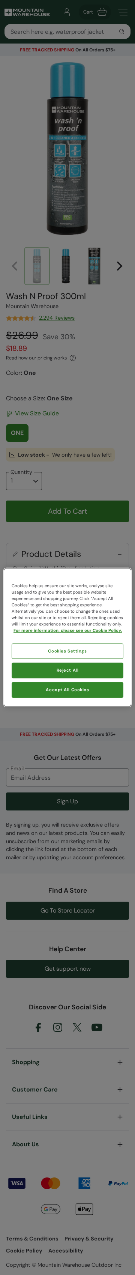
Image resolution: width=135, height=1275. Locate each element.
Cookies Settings (67, 651)
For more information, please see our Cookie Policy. (68, 630)
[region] (67, 637)
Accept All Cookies (67, 690)
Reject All (68, 670)
